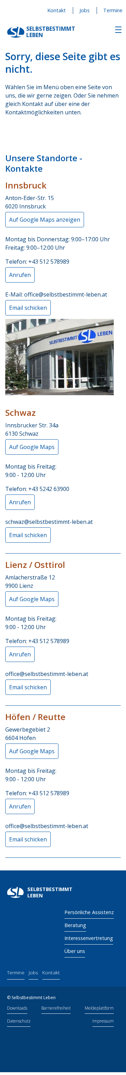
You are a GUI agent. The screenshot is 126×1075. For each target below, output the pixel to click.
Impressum (103, 1021)
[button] (118, 29)
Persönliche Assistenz (89, 912)
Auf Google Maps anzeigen (44, 219)
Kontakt (56, 10)
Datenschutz (18, 1021)
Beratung (75, 925)
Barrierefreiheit (56, 1008)
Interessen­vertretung (88, 938)
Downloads (17, 1008)
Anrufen (20, 275)
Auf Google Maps (32, 447)
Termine (112, 10)
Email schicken (28, 308)
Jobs (84, 10)
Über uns (74, 951)
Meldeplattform (99, 1008)
